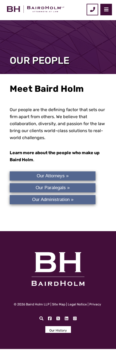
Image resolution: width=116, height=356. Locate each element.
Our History (58, 330)
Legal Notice (77, 304)
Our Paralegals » (53, 187)
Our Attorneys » (53, 175)
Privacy (95, 304)
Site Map (58, 304)
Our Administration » (52, 199)
